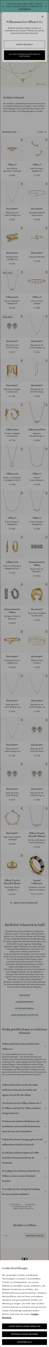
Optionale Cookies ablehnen (24, 1334)
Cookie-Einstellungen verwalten (24, 1326)
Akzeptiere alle (24, 1342)
